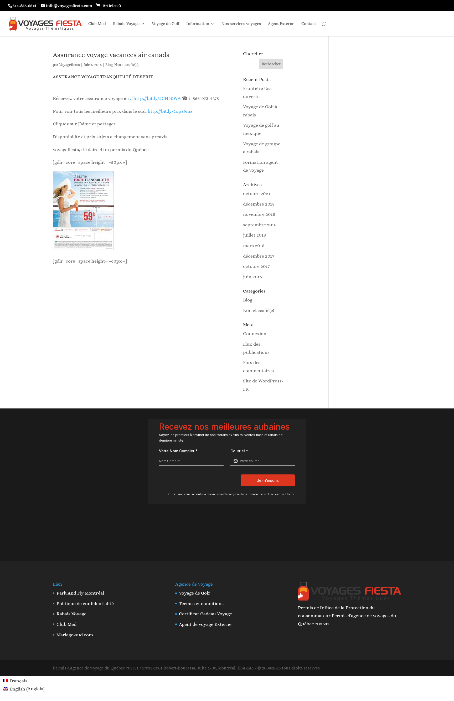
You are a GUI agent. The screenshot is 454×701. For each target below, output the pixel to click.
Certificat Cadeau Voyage (205, 613)
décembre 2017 (258, 256)
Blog (109, 65)
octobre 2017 (256, 266)
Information (197, 24)
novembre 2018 (259, 214)
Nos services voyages (241, 24)
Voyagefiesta (69, 65)
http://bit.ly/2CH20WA (157, 98)
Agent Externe (281, 24)
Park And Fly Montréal (80, 593)
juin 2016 (252, 276)
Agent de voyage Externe (205, 624)
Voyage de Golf (165, 24)
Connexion (254, 333)
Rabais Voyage (126, 24)
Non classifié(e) (126, 65)
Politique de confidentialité (85, 603)
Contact (308, 24)
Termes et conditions (201, 603)
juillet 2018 (254, 235)
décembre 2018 (259, 204)
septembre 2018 (259, 224)
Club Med (97, 24)
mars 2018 (253, 245)
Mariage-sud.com (74, 634)
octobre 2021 (256, 193)
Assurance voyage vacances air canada (111, 55)
